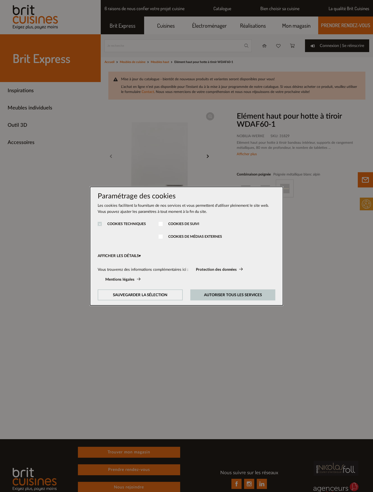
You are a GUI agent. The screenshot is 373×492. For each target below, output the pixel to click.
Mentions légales (119, 279)
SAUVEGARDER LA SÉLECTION (140, 295)
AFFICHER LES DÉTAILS (118, 256)
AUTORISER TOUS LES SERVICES (233, 295)
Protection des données (216, 269)
